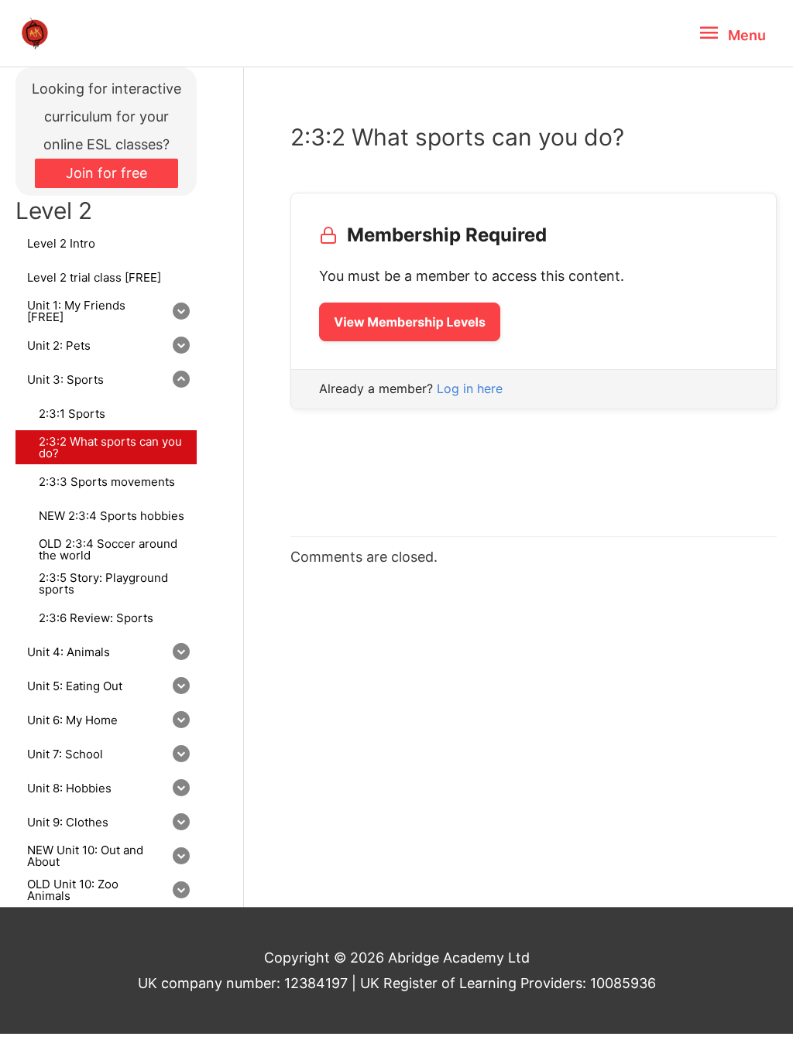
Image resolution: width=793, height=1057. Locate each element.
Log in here (470, 388)
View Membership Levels (410, 322)
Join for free (106, 173)
